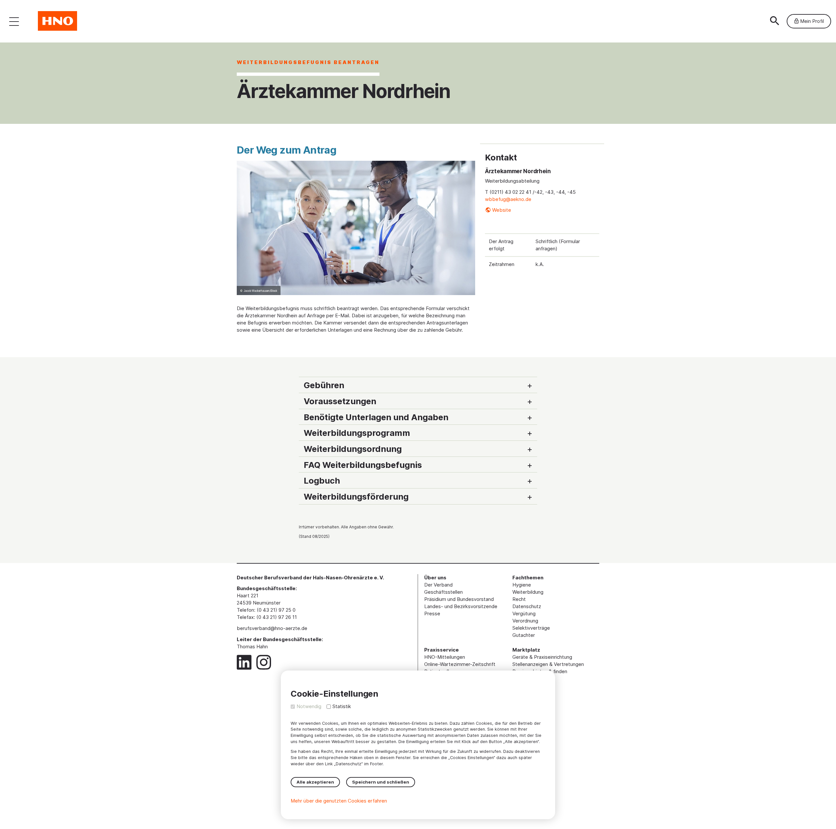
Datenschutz (526, 606)
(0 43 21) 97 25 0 (276, 610)
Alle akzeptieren (315, 782)
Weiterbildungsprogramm (357, 433)
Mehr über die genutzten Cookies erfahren (339, 801)
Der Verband (438, 585)
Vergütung (524, 613)
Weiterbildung (527, 592)
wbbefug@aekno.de (508, 199)
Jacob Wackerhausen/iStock (260, 290)
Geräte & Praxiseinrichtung (542, 657)
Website (501, 210)
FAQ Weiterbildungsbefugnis (363, 465)
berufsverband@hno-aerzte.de (272, 628)
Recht (519, 599)
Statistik (341, 706)
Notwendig (309, 706)
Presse (432, 613)
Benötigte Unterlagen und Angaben (376, 417)
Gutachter (523, 635)
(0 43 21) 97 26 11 (276, 617)
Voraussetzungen (340, 401)
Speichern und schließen (380, 782)
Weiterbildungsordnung (353, 449)
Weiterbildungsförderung (356, 496)
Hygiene (521, 585)
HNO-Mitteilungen (444, 657)
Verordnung (525, 621)
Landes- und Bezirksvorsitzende (460, 606)
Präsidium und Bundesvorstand (459, 599)
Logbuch (322, 480)
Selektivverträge (531, 628)
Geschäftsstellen (443, 592)
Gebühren (324, 385)
